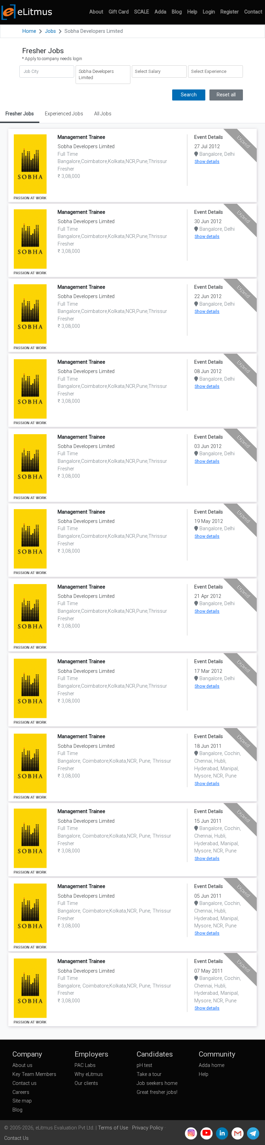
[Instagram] (191, 1133)
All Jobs (102, 113)
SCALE (141, 12)
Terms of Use (113, 1128)
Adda (160, 12)
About (96, 12)
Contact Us (16, 1138)
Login (209, 12)
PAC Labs (85, 1065)
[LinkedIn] (222, 1133)
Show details (207, 161)
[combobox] (159, 71)
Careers (20, 1092)
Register (229, 12)
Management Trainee (81, 137)
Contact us (24, 1083)
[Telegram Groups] (253, 1133)
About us (22, 1065)
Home (29, 31)
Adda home (211, 1065)
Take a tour (149, 1074)
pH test (144, 1065)
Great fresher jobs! (157, 1092)
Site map (22, 1101)
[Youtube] (206, 1133)
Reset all (226, 95)
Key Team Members (34, 1074)
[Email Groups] (238, 1133)
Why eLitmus (89, 1074)
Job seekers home (157, 1083)
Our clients (86, 1083)
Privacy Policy (147, 1128)
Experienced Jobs (64, 113)
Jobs (50, 31)
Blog (177, 12)
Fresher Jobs (20, 113)
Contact (253, 12)
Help (192, 12)
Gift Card (119, 12)
